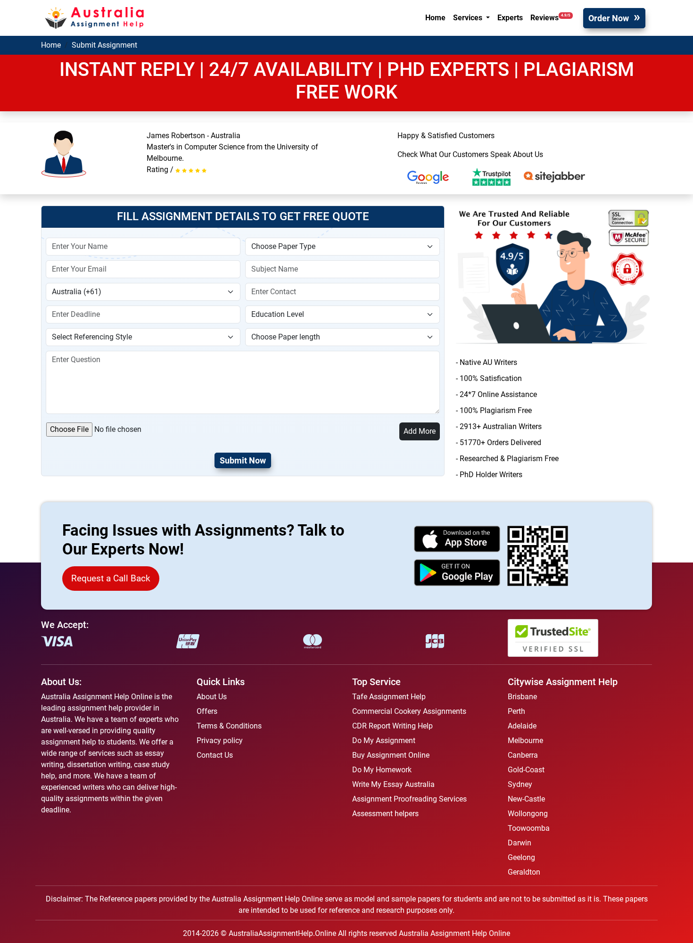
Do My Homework (382, 769)
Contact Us (215, 755)
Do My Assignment (383, 740)
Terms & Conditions (229, 725)
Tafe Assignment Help (389, 696)
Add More (420, 431)
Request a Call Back (110, 578)
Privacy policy (220, 740)
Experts (510, 17)
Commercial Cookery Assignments (409, 711)
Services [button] (468, 17)
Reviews (550, 17)
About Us (212, 696)
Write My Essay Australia (393, 784)
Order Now (608, 18)
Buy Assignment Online (390, 755)
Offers (207, 711)
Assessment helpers (385, 813)
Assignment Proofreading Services (409, 798)
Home (435, 17)
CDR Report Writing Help (392, 725)
